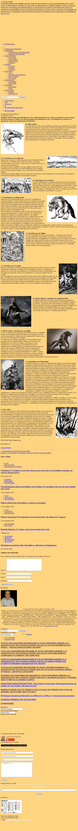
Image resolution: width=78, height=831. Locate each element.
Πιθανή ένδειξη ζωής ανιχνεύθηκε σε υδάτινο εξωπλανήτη (23, 503)
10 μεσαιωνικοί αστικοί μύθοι (15, 451)
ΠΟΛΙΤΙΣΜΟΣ (9, 90)
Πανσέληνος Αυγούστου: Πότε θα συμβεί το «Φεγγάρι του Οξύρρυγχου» (29, 545)
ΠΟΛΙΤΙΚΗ (12, 57)
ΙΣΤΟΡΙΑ (11, 92)
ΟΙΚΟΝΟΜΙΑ (12, 59)
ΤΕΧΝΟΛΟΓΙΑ (9, 80)
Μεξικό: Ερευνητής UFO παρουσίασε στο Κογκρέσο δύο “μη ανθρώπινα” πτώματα (33, 517)
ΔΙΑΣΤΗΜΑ (12, 83)
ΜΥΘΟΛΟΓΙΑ (13, 94)
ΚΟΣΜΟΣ (8, 64)
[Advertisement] (39, 29)
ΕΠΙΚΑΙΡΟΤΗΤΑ (10, 56)
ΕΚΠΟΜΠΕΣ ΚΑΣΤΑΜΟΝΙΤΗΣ (19, 52)
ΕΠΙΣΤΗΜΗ (12, 82)
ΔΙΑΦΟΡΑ (11, 63)
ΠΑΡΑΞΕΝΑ (9, 71)
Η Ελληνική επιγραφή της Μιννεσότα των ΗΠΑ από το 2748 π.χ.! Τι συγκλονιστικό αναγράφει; (38, 696)
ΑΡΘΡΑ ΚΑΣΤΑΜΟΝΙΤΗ (13, 49)
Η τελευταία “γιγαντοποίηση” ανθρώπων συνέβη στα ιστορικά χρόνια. (26, 453)
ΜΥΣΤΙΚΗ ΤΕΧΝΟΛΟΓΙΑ (17, 75)
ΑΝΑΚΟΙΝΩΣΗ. (7, 703)
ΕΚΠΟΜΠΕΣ (9, 51)
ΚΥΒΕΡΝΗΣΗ (13, 61)
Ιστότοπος (4, 581)
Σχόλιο (3, 570)
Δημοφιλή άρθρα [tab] (10, 639)
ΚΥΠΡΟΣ (11, 68)
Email (3, 577)
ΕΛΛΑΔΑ (11, 66)
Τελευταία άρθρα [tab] (10, 638)
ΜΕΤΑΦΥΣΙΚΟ (13, 76)
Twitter (9, 448)
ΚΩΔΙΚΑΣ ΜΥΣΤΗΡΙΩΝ (16, 54)
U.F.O (10, 73)
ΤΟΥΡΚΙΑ (11, 70)
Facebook (4, 448)
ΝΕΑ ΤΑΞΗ (12, 78)
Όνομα (3, 573)
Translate (29, 634)
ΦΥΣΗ (10, 88)
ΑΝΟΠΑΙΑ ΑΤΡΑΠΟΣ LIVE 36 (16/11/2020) (18, 700)
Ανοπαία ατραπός (26, 820)
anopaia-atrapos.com (13, 820)
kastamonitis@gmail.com (51, 626)
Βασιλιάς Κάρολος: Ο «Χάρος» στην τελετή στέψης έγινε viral (25, 529)
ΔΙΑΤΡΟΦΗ (8, 85)
